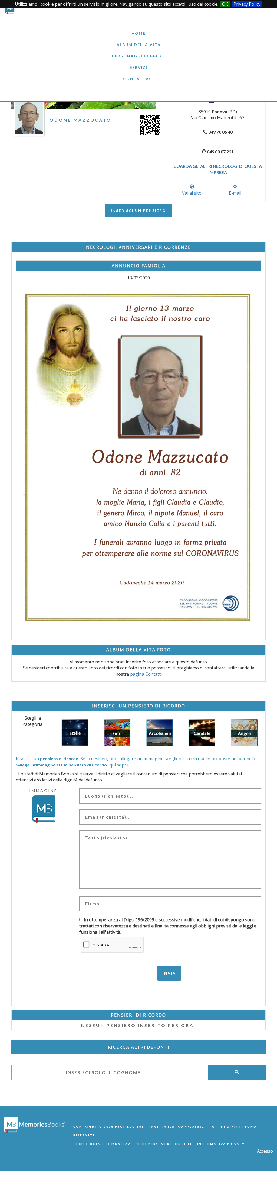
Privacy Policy (246, 4)
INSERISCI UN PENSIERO (138, 210)
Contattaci (138, 78)
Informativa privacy (221, 1143)
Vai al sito (192, 193)
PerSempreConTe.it (170, 1143)
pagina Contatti (146, 674)
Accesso (265, 1151)
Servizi (138, 67)
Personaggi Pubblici (138, 56)
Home (138, 33)
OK (225, 4)
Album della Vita (139, 44)
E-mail (235, 193)
